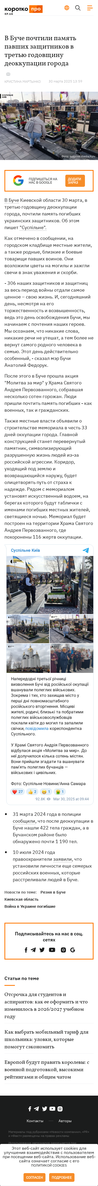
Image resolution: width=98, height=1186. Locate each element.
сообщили (24, 821)
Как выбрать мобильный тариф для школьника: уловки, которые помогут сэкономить (46, 1040)
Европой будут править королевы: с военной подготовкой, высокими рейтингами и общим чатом (46, 1070)
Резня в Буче (53, 892)
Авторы (65, 1120)
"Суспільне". (33, 227)
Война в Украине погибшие (29, 906)
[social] (26, 950)
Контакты (35, 1120)
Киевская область (21, 899)
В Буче (11, 200)
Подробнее (62, 1177)
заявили (62, 859)
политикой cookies (49, 1165)
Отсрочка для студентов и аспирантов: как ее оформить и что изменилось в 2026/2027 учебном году (46, 1005)
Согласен (34, 1177)
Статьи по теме (21, 978)
